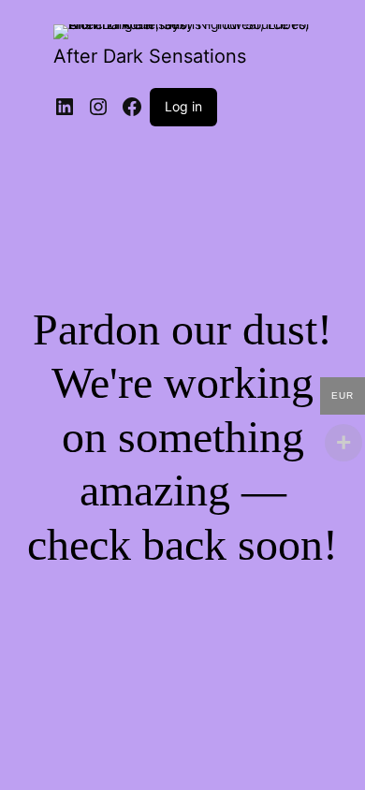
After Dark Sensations (149, 56)
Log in (183, 106)
